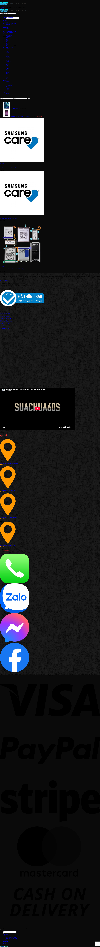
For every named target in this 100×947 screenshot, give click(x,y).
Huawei (7, 64)
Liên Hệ (5, 940)
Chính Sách (5, 936)
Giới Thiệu (5, 27)
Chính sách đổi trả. (4, 316)
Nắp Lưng (5, 80)
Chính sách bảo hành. (5, 313)
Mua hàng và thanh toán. (6, 321)
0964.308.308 (6, 550)
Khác (4, 32)
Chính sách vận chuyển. (5, 318)
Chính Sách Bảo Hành (11, 23)
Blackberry (8, 36)
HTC (7, 63)
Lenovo (7, 69)
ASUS (7, 60)
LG (6, 71)
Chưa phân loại (6, 31)
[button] (3, 35)
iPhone (7, 28)
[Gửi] (3, 933)
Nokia (7, 46)
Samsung (8, 24)
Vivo (7, 51)
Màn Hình (5, 59)
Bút (4, 23)
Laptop (7, 43)
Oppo (7, 47)
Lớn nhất (8, 17)
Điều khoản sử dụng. (5, 323)
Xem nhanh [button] (2, 163)
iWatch (7, 68)
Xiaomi (7, 52)
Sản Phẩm (5, 20)
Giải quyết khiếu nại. (4, 328)
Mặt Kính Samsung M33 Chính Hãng (8, 218)
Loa (4, 53)
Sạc (4, 92)
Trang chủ (2, 7)
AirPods (5, 22)
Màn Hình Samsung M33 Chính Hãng (8, 168)
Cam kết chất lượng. (5, 326)
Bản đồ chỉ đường (4, 280)
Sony (7, 49)
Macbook (8, 44)
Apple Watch (9, 35)
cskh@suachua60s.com (9, 552)
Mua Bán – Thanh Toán (11, 24)
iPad (7, 27)
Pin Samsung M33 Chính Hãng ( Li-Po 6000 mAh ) (12, 269)
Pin (3, 84)
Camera (5, 26)
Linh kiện (5, 34)
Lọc (29, 98)
